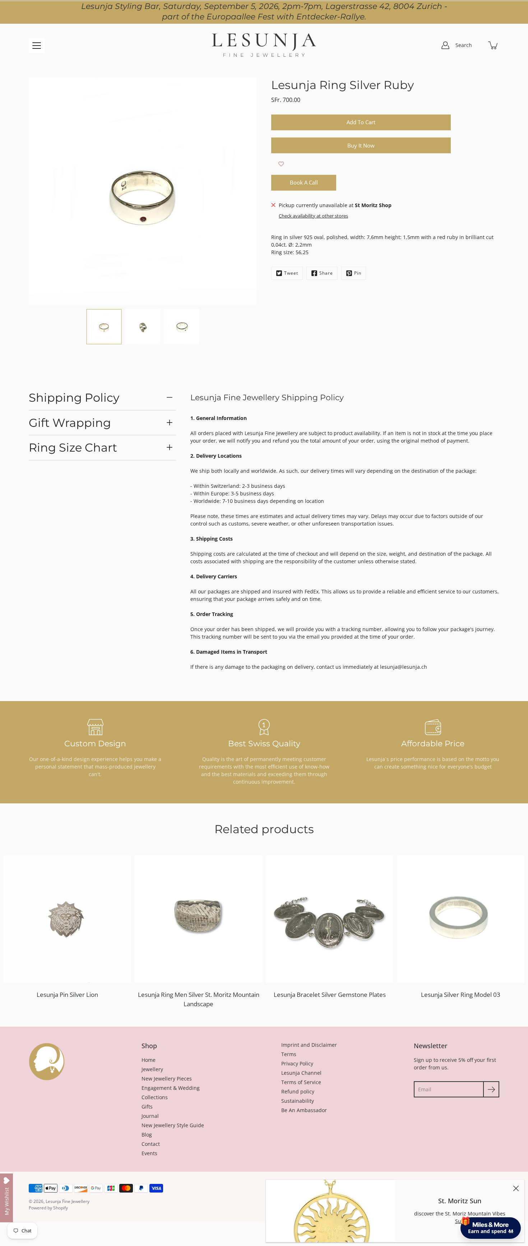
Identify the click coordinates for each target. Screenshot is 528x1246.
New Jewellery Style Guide (173, 1125)
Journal (150, 1115)
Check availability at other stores (313, 216)
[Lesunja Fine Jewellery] (264, 45)
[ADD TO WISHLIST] (281, 164)
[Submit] (491, 1089)
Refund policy (297, 1091)
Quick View (67, 919)
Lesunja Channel (301, 1072)
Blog (147, 1134)
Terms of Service (301, 1082)
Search (463, 45)
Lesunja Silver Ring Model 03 (460, 994)
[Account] (445, 45)
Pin (357, 273)
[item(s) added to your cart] (493, 45)
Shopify (60, 1208)
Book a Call (304, 182)
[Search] (477, 45)
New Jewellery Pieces (167, 1078)
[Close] (515, 1188)
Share (326, 273)
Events (149, 1153)
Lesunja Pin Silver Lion (67, 994)
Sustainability (297, 1100)
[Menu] (37, 45)
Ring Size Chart (73, 447)
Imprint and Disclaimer (309, 1044)
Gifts (147, 1106)
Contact (151, 1143)
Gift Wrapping (70, 423)
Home (149, 1059)
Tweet (291, 273)
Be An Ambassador (304, 1110)
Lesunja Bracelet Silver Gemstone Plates (330, 994)
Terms (288, 1054)
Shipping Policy (74, 398)
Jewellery (152, 1069)
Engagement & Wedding (171, 1087)
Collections (155, 1097)
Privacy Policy (297, 1063)
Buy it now (361, 145)
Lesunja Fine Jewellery (67, 1201)
